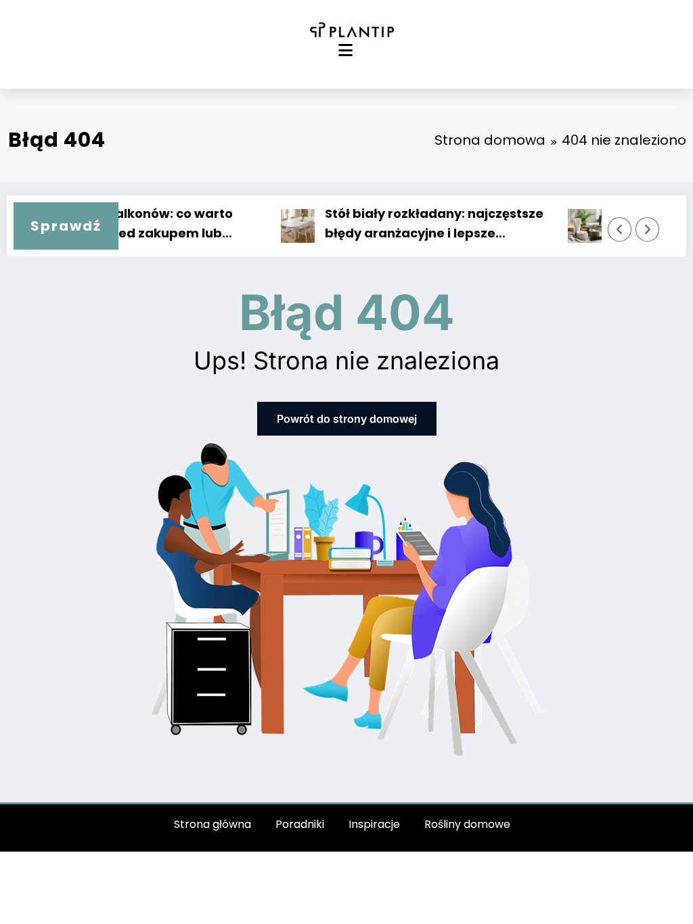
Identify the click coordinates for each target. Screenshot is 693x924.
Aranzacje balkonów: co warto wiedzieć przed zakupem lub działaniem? (124, 224)
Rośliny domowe (467, 824)
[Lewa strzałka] (619, 229)
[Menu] (345, 50)
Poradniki (299, 824)
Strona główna (212, 824)
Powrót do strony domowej (347, 418)
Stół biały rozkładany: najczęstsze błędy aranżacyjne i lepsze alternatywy (423, 224)
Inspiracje (374, 824)
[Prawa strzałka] (647, 229)
